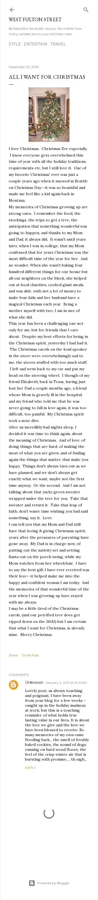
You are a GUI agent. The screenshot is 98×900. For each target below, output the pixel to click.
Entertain (35, 44)
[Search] (86, 8)
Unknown (34, 682)
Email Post (30, 655)
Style (15, 44)
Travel (58, 44)
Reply (30, 768)
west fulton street (35, 19)
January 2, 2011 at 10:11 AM (66, 683)
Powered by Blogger (53, 883)
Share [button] (13, 655)
